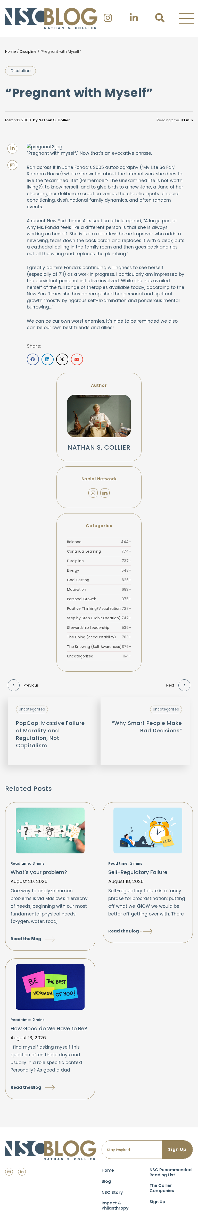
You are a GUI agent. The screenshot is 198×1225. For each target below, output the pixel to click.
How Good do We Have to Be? (49, 1028)
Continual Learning (99, 551)
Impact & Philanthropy (115, 1205)
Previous (31, 685)
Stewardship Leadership (99, 627)
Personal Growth (99, 599)
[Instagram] (93, 493)
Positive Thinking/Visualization (99, 608)
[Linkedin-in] (22, 1172)
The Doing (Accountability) (99, 637)
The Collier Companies (162, 1188)
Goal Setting (99, 579)
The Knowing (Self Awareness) (99, 646)
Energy (99, 570)
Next (170, 685)
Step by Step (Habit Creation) (99, 618)
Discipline (28, 51)
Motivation (99, 589)
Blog (106, 1181)
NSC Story (112, 1192)
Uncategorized (99, 656)
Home (10, 51)
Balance (99, 541)
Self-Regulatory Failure (137, 872)
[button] (186, 18)
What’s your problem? (39, 872)
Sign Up (157, 1202)
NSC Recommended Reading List (171, 1172)
